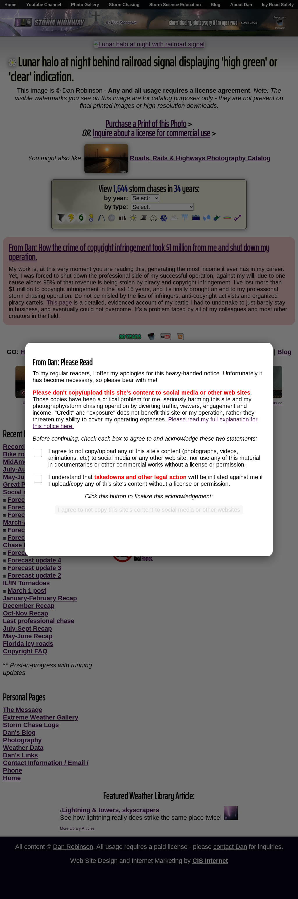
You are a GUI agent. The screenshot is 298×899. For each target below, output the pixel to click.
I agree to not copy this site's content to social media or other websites (149, 509)
